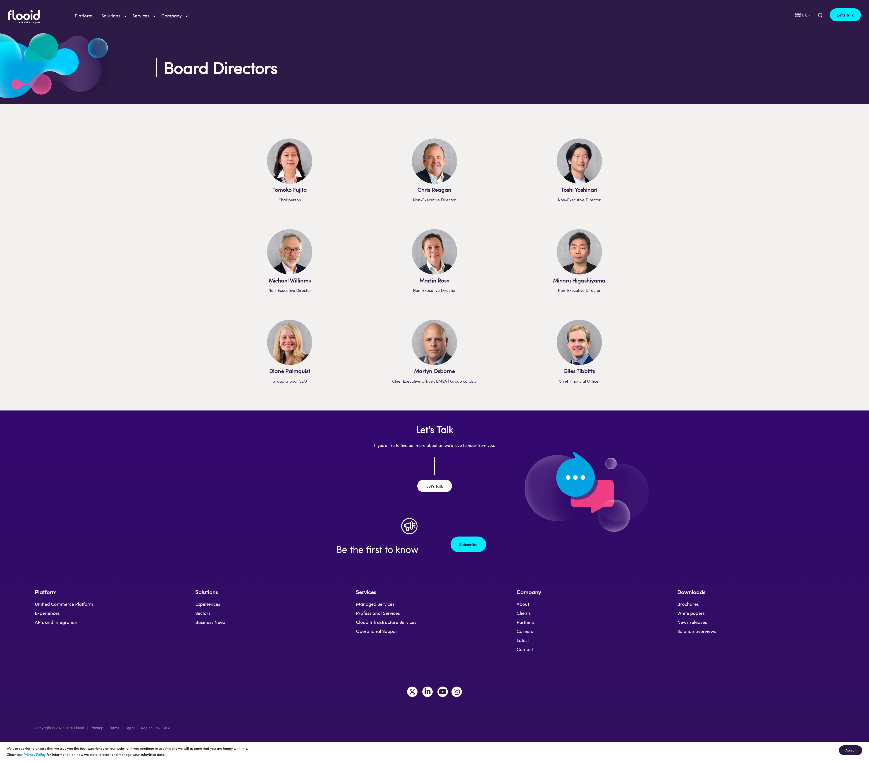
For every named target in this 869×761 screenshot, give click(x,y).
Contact (525, 649)
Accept (850, 750)
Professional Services (378, 613)
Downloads (691, 592)
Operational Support (377, 631)
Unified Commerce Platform (64, 604)
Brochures (688, 604)
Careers (525, 631)
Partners (525, 622)
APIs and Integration (56, 622)
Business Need (210, 622)
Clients (524, 613)
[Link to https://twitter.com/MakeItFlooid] (412, 692)
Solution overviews (696, 631)
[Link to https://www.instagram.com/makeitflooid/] (456, 692)
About (523, 604)
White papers (691, 613)
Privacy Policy (35, 754)
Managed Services (375, 604)
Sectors (202, 613)
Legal (130, 727)
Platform (46, 592)
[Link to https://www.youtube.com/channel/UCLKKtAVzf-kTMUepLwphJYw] (442, 692)
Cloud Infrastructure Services (386, 622)
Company (529, 592)
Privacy (97, 727)
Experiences (47, 613)
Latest (523, 640)
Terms (114, 727)
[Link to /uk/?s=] (820, 15)
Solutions (206, 592)
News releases (692, 622)
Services (366, 592)
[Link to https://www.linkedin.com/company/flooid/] (427, 692)
